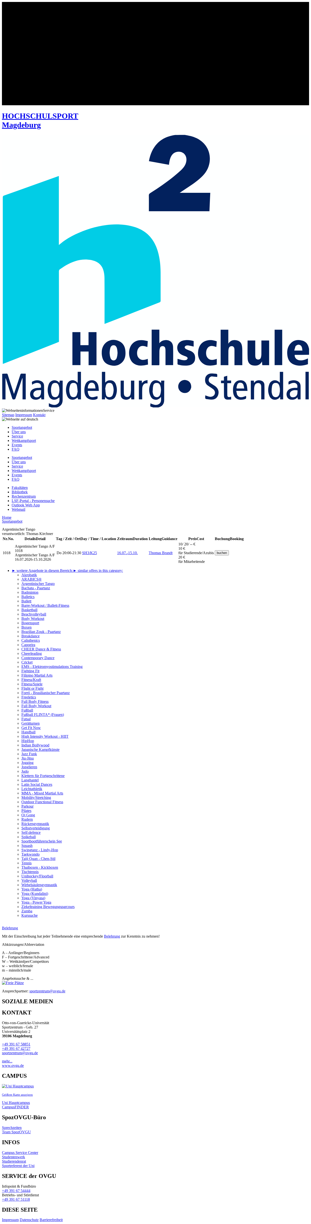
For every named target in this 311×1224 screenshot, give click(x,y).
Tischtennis (30, 872)
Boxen (26, 627)
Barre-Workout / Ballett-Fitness (45, 605)
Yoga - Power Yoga (36, 902)
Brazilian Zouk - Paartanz (41, 632)
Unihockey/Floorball (37, 876)
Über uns (19, 432)
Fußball (27, 710)
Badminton (29, 592)
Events (17, 445)
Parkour (27, 806)
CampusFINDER (15, 1107)
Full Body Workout (36, 706)
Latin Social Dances (36, 784)
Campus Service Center (20, 1153)
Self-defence (31, 832)
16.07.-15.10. (127, 553)
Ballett (26, 601)
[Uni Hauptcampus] (18, 1086)
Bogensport (30, 623)
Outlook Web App (26, 505)
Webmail (18, 509)
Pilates (26, 811)
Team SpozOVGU (16, 1132)
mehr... (7, 1061)
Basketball (29, 610)
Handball (28, 732)
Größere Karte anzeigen (17, 1094)
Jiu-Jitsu (27, 758)
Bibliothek (20, 492)
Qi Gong (28, 815)
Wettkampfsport (24, 440)
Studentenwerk (13, 1157)
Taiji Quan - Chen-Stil (38, 859)
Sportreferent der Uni (18, 1166)
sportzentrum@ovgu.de (47, 991)
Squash (27, 845)
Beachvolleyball (33, 614)
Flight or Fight (32, 688)
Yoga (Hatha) (31, 889)
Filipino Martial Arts (36, 675)
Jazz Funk (29, 754)
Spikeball (28, 837)
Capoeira (28, 645)
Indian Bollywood (35, 745)
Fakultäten (20, 488)
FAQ (15, 449)
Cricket (27, 662)
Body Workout (32, 618)
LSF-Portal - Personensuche (33, 501)
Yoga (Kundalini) (34, 894)
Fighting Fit (30, 671)
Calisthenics (30, 640)
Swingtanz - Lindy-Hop (39, 850)
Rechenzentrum (24, 496)
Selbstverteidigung (35, 828)
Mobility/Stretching (36, 797)
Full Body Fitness (35, 701)
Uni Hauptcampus (16, 1103)
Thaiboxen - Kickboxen (39, 867)
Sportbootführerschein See (41, 841)
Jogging (27, 763)
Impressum (23, 415)
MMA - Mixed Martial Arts (42, 793)
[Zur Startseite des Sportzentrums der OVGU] (155, 54)
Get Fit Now (31, 728)
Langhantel (30, 780)
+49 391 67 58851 (16, 1044)
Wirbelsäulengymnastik (39, 885)
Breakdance (30, 636)
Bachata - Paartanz (35, 588)
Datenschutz (29, 1220)
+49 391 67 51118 (16, 1199)
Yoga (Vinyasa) (33, 898)
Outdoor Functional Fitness (42, 802)
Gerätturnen (30, 723)
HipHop (27, 741)
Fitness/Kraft (31, 680)
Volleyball (29, 880)
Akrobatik (29, 575)
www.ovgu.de (13, 1065)
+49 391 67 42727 (16, 1048)
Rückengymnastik (35, 824)
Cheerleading (31, 653)
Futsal (26, 719)
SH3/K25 (89, 553)
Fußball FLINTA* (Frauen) (42, 715)
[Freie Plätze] (13, 983)
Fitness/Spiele (32, 684)
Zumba (26, 911)
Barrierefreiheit (51, 1220)
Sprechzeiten (12, 1128)
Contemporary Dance (37, 658)
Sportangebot (22, 427)
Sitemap (8, 415)
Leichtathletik (31, 789)
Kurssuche (29, 915)
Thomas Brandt (161, 553)
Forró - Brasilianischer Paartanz (45, 693)
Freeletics (28, 697)
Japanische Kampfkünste (40, 749)
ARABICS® (31, 579)
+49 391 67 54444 (16, 1191)
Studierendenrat (14, 1161)
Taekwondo (30, 854)
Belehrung (112, 936)
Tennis (26, 863)
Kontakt (39, 415)
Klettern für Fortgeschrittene (43, 776)
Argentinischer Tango (38, 584)
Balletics (28, 597)
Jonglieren (29, 767)
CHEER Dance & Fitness (41, 649)
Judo (25, 771)
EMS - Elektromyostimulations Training (52, 667)
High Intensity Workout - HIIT (45, 736)
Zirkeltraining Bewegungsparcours (48, 907)
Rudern (27, 819)
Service (17, 436)
